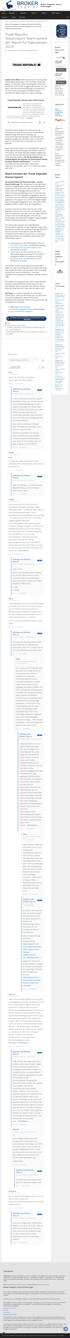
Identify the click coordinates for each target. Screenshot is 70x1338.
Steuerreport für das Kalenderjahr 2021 (25, 252)
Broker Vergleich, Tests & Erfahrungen (51, 5)
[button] (4, 1334)
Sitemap (5, 1310)
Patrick (21, 1056)
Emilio (21, 480)
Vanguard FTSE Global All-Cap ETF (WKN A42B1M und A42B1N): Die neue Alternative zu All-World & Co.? (60, 234)
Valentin (22, 1218)
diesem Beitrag (44, 1284)
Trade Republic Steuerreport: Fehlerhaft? (59, 381)
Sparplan (23, 13)
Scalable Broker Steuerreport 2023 (59, 349)
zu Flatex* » (59, 150)
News (14, 17)
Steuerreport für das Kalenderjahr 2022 (25, 247)
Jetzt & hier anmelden (58, 61)
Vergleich (12, 13)
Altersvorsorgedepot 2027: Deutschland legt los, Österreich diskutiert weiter (60, 221)
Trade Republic (25, 307)
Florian (25, 1174)
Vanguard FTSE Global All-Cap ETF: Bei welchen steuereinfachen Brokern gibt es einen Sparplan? (60, 196)
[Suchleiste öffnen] (67, 17)
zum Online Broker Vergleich (21, 311)
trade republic (21, 325)
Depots (43, 13)
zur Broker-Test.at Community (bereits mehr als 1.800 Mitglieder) (27, 318)
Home (4, 13)
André (21, 564)
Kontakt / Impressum (9, 1308)
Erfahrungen (56, 13)
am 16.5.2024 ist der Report (27, 244)
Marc (21, 637)
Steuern (4, 17)
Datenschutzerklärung (9, 1314)
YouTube (22, 17)
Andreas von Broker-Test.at (30, 661)
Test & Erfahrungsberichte (20, 309)
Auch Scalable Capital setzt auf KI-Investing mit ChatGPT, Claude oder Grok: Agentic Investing (60, 209)
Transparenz (7, 1312)
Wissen (34, 13)
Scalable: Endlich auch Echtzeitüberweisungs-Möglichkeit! (60, 185)
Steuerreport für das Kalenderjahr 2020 (25, 258)
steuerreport (11, 325)
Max (21, 393)
